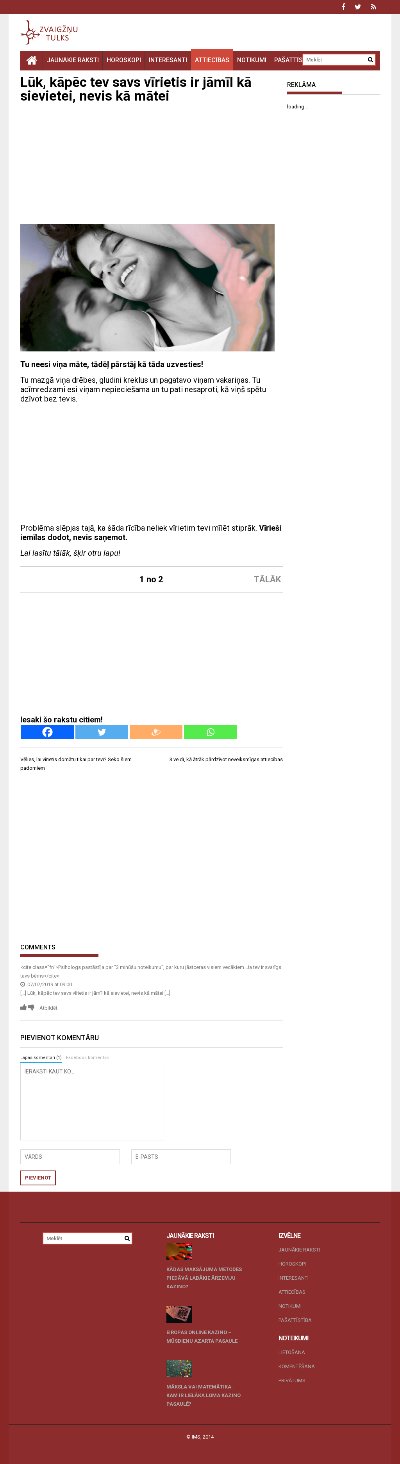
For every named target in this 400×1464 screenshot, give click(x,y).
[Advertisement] (151, 165)
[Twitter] (101, 732)
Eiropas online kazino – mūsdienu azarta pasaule (202, 1336)
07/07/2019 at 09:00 (49, 984)
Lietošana (292, 1352)
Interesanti (168, 60)
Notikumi (251, 60)
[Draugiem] (156, 732)
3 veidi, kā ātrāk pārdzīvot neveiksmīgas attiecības (226, 759)
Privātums (292, 1380)
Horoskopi (124, 60)
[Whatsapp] (210, 732)
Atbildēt (48, 1008)
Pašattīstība (295, 60)
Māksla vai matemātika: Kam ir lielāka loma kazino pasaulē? (203, 1395)
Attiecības (212, 60)
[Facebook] (47, 732)
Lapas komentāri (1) (41, 1057)
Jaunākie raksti (73, 60)
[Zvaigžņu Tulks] (31, 60)
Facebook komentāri (87, 1057)
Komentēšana (297, 1366)
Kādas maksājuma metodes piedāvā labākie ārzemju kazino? (204, 1277)
